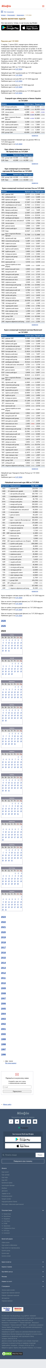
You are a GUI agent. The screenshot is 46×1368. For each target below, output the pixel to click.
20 (18, 645)
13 (18, 643)
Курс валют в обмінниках (9, 1245)
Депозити (5, 1191)
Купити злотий (6, 1256)
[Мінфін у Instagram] (29, 1121)
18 (12, 645)
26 (15, 648)
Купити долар (6, 1250)
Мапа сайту (7, 1104)
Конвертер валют (7, 1196)
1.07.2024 (18, 75)
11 (12, 643)
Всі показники (9, 12)
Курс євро (5, 1177)
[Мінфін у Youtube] (35, 1121)
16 (6, 645)
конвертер (35, 135)
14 (21, 643)
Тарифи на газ (6, 1193)
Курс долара (5, 1174)
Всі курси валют (10, 1063)
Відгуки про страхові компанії (11, 1293)
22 (3, 648)
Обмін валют (6, 1242)
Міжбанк (4, 1188)
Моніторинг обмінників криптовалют (13, 1204)
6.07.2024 (18, 598)
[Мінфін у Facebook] (11, 1121)
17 (9, 645)
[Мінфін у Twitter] (23, 1121)
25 (12, 648)
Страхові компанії (7, 1301)
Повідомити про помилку (23, 1161)
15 (3, 645)
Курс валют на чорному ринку (11, 1248)
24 (9, 648)
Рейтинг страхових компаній (10, 1295)
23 (6, 648)
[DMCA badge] (23, 1354)
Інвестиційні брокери (8, 1185)
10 (9, 643)
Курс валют (5, 1172)
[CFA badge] (29, 1309)
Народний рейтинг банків (9, 1201)
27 (18, 648)
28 (21, 648)
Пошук (40, 1155)
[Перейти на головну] (6, 6)
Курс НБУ (4, 1180)
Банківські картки (7, 1183)
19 (15, 645)
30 (6, 650)
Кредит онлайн (6, 1199)
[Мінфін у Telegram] (17, 1121)
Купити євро (5, 1253)
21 (21, 645)
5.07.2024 (18, 69)
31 (9, 650)
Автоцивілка (5, 1298)
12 (15, 643)
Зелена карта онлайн (8, 1290)
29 (3, 650)
